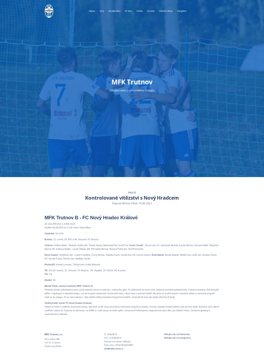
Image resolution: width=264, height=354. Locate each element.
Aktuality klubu (114, 11)
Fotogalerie (182, 11)
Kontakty (151, 11)
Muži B (132, 192)
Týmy (101, 11)
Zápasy (92, 11)
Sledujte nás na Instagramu (177, 337)
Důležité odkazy (166, 11)
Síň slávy (128, 11)
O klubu (139, 11)
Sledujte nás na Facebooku (176, 334)
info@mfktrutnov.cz (113, 348)
